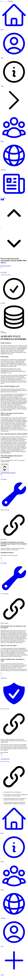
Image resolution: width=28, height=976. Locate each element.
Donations (9, 472)
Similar (14, 472)
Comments (3, 472)
